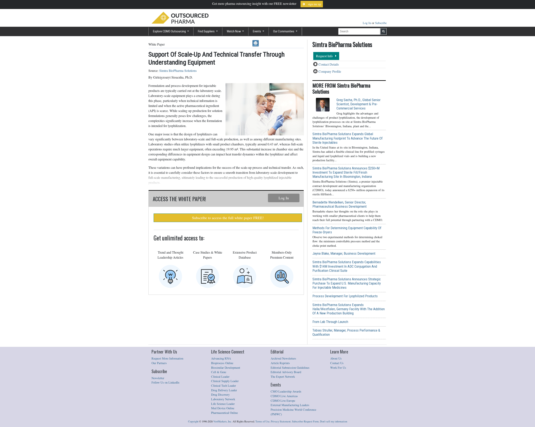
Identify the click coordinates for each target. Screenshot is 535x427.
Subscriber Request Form (305, 421)
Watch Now (234, 31)
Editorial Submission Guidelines (290, 368)
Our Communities (284, 31)
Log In (367, 23)
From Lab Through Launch (330, 322)
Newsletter (158, 378)
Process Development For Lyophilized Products (345, 296)
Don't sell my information (333, 421)
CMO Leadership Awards (286, 391)
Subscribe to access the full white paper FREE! (228, 217)
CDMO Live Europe (283, 401)
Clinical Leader (220, 377)
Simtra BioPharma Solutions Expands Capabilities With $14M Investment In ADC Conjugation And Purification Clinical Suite (346, 266)
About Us (336, 358)
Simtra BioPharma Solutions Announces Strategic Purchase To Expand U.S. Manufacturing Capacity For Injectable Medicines (346, 283)
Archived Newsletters (283, 358)
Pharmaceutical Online (224, 413)
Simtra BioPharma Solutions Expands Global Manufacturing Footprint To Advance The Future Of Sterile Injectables (347, 138)
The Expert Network (283, 377)
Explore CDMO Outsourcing (169, 31)
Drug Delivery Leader (224, 390)
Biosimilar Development (225, 368)
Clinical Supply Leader (225, 381)
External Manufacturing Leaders (290, 405)
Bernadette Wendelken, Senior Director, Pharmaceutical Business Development (339, 204)
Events (257, 31)
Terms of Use (262, 421)
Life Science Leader (223, 404)
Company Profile (329, 71)
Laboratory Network (223, 399)
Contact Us (337, 363)
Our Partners (159, 363)
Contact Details (328, 64)
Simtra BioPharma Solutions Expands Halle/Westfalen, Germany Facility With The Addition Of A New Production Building (348, 309)
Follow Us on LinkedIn (165, 382)
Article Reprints (280, 363)
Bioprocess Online (222, 363)
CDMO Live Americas (284, 396)
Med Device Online (222, 408)
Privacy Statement (281, 421)
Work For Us (338, 368)
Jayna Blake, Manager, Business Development (343, 253)
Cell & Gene (218, 372)
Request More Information (167, 358)
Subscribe (381, 23)
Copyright (193, 421)
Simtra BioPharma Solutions (178, 70)
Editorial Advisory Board (286, 372)
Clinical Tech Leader (223, 386)
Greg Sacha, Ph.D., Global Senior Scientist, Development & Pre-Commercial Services (358, 104)
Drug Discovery (220, 394)
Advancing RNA (221, 358)
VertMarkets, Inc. (222, 421)
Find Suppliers (206, 31)
